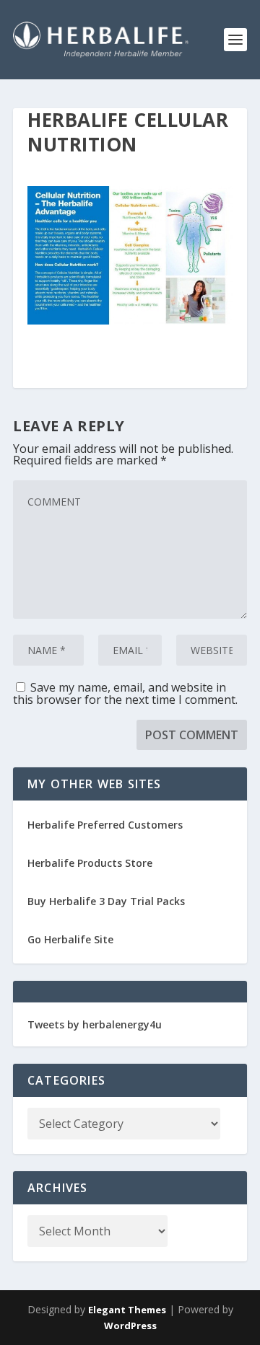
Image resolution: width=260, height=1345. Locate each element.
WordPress (130, 1325)
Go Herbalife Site (70, 939)
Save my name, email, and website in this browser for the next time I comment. (125, 693)
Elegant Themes (127, 1309)
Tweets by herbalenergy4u (94, 1024)
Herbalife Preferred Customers (105, 825)
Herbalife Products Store (89, 863)
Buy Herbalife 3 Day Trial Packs (106, 901)
